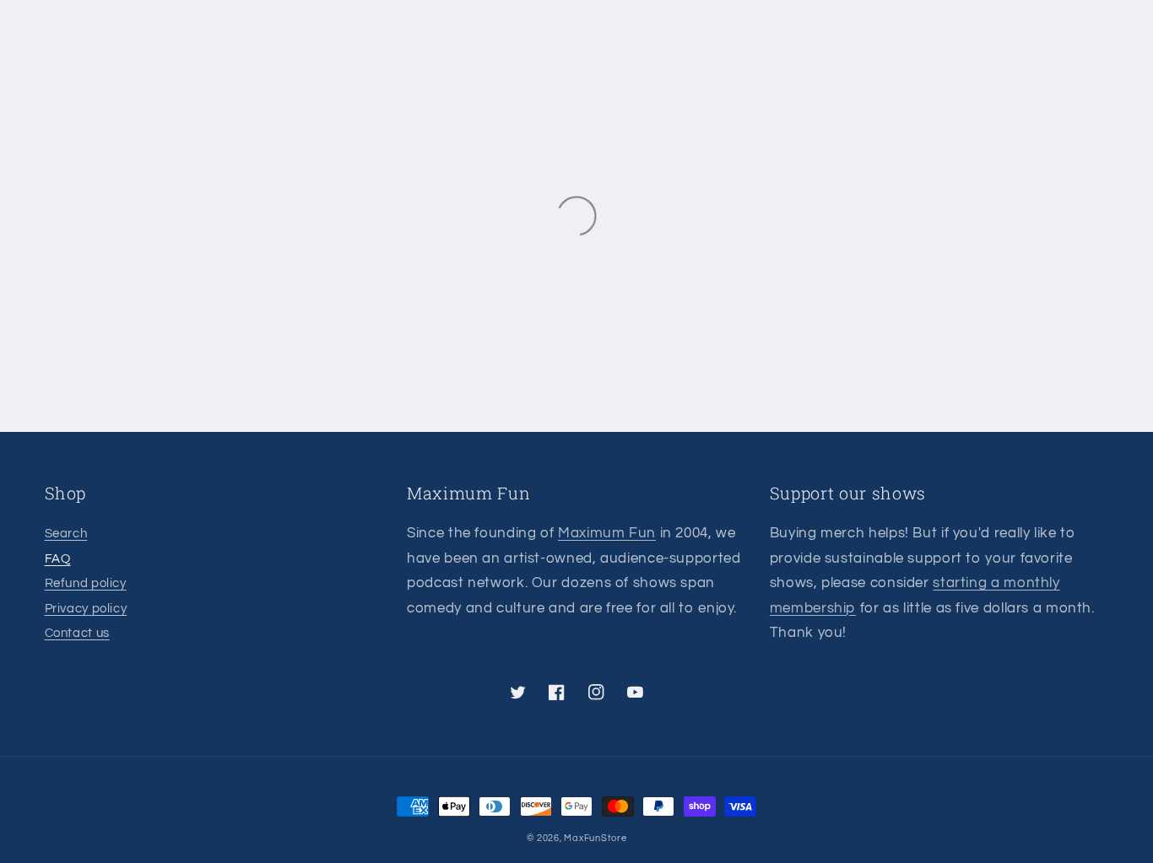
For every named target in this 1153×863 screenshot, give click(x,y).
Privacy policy (86, 608)
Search (66, 533)
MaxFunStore (595, 838)
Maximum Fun (607, 533)
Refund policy (86, 583)
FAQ (58, 559)
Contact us (77, 633)
